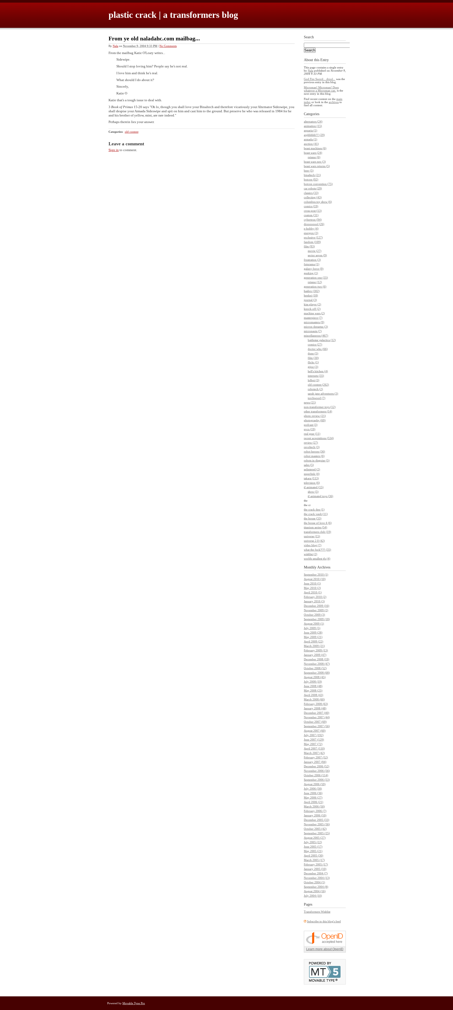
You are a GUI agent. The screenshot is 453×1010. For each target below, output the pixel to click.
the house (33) (312, 518)
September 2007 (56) (317, 726)
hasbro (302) (312, 291)
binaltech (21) (312, 175)
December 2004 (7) (316, 873)
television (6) (312, 482)
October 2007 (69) (315, 721)
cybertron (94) (313, 219)
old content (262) (318, 384)
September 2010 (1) (316, 574)
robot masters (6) (314, 456)
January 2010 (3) (314, 601)
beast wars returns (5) (317, 166)
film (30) (313, 357)
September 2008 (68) (317, 672)
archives (334, 102)
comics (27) (315, 344)
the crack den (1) (314, 509)
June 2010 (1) (312, 583)
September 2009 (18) (317, 619)
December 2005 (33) (316, 819)
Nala (115, 45)
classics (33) (311, 192)
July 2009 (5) (312, 628)
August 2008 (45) (315, 677)
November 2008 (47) (317, 663)
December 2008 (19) (316, 659)
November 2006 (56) (317, 770)
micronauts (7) (313, 331)
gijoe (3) (313, 366)
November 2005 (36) (317, 824)
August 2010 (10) (315, 579)
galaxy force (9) (313, 268)
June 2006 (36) (313, 793)
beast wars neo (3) (315, 161)
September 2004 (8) (316, 886)
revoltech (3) (312, 447)
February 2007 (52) (316, 757)
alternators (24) (313, 121)
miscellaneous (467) (316, 335)
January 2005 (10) (315, 868)
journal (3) (310, 299)
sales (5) (309, 464)
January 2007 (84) (315, 761)
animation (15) (313, 125)
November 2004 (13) (317, 877)
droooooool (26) (314, 224)
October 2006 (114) (316, 775)
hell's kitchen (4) (318, 371)
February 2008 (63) (316, 703)
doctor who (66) (318, 348)
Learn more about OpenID (324, 949)
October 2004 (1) (314, 882)
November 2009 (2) (316, 610)
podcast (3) (310, 424)
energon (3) (311, 233)
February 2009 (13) (316, 650)
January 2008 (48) (315, 708)
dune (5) (313, 353)
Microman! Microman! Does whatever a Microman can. (321, 89)
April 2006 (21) (313, 802)
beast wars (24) (313, 152)
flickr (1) (313, 362)
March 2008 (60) (314, 699)
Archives (323, 567)
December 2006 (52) (316, 766)
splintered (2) (312, 469)
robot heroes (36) (314, 451)
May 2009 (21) (313, 637)
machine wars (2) (314, 313)
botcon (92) (311, 179)
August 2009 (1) (314, 623)
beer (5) (309, 170)
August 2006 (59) (315, 784)
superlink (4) (312, 473)
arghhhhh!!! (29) (314, 134)
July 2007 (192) (313, 735)
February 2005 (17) (316, 864)
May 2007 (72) (313, 744)
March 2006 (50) (314, 806)
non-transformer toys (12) (320, 406)
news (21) (310, 402)
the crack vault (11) (316, 513)
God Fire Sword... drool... (319, 79)
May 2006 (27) (313, 797)
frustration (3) (312, 259)
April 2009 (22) (313, 641)
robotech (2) (315, 389)
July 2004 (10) (313, 895)
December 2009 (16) (316, 605)
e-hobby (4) (311, 228)
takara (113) (311, 478)
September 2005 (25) (317, 833)
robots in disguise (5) (317, 460)
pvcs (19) (309, 429)
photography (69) (315, 420)
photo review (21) (315, 415)
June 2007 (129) (314, 739)
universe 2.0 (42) (314, 540)
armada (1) (310, 139)
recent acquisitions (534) (319, 438)
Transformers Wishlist (317, 911)
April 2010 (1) (313, 592)
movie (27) (314, 250)
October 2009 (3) (314, 614)
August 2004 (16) (315, 891)
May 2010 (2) (312, 587)
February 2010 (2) (315, 596)
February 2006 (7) (315, 810)
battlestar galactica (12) (322, 340)
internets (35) (316, 375)
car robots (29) (313, 188)
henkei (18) (311, 295)
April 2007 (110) (314, 748)
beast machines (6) (315, 148)
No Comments (168, 45)
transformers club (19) (317, 531)
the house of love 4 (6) (318, 522)
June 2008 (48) (313, 686)
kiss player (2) (312, 304)
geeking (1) (311, 273)
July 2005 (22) (313, 842)
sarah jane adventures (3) (323, 393)
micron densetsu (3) (316, 326)
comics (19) (311, 206)
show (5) (313, 491)
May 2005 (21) (313, 851)
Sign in (114, 150)
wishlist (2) (310, 554)
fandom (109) (312, 241)
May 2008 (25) (313, 690)
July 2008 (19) (313, 681)
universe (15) (312, 536)
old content (131, 131)
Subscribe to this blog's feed (324, 921)
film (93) (309, 246)
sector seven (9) (317, 255)
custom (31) (311, 215)
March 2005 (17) (314, 860)
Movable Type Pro (133, 1003)
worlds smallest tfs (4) (317, 558)
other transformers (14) (318, 411)
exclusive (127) (313, 237)
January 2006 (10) (315, 815)
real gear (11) (312, 433)
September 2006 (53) (317, 779)
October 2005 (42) (315, 828)
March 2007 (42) (314, 752)
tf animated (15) (313, 487)
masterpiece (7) (313, 317)
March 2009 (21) (314, 645)
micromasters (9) (314, 322)
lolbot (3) (313, 380)
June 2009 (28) (313, 632)
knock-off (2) (312, 308)
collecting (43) (313, 197)
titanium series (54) (315, 527)
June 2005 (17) (313, 846)
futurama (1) (311, 264)
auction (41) (311, 143)
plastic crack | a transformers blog (173, 15)
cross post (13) (313, 210)
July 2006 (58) (313, 788)
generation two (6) (315, 286)
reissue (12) (315, 282)
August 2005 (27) (315, 837)
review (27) (311, 442)
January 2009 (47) (315, 654)
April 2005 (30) (313, 855)
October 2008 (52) (315, 668)
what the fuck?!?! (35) (317, 549)
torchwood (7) (316, 398)
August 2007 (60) (315, 730)
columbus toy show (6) (318, 201)
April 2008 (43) (313, 695)
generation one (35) (316, 277)
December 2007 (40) (316, 712)
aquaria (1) (310, 130)
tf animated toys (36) (320, 496)
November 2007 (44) (317, 717)
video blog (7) (312, 545)
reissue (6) (314, 157)
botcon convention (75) (318, 183)
